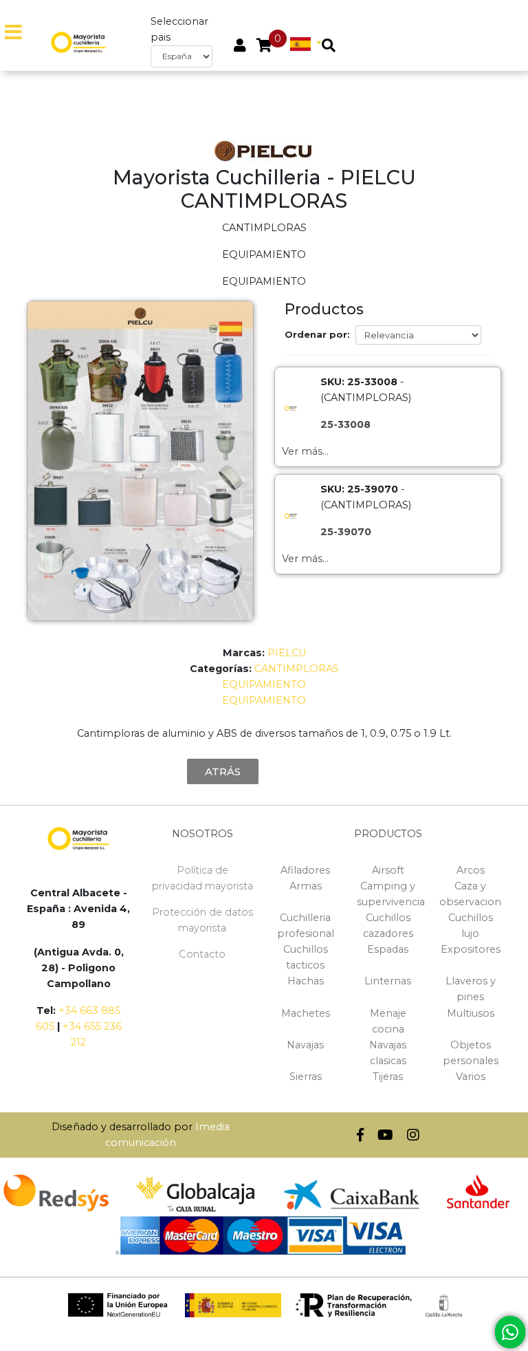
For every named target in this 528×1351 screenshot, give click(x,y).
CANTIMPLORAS (296, 668)
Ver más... (305, 451)
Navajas (305, 1045)
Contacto (202, 954)
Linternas (387, 981)
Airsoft (388, 870)
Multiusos (470, 1013)
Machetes (305, 1013)
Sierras (305, 1076)
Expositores (470, 949)
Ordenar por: (317, 334)
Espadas (387, 949)
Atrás (223, 771)
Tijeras (388, 1076)
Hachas (305, 981)
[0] (264, 47)
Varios (470, 1076)
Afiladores (305, 870)
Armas (305, 886)
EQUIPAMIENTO (264, 684)
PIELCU (286, 653)
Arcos (470, 870)
